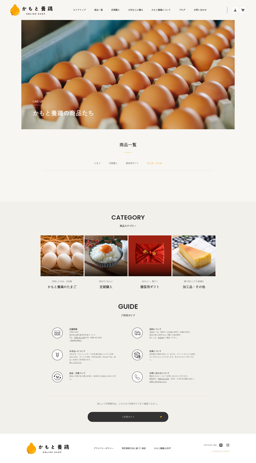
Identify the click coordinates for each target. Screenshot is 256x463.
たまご (100, 17)
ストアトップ (79, 10)
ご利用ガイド (128, 417)
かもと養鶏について (161, 10)
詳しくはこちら (75, 362)
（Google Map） (75, 340)
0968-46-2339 (79, 338)
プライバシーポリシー (104, 448)
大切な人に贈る (135, 10)
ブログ (182, 10)
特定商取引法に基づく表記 (134, 448)
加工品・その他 (104, 39)
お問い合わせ (200, 10)
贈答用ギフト (103, 31)
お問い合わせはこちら (158, 382)
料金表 (160, 338)
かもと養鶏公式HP (162, 448)
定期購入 (101, 24)
